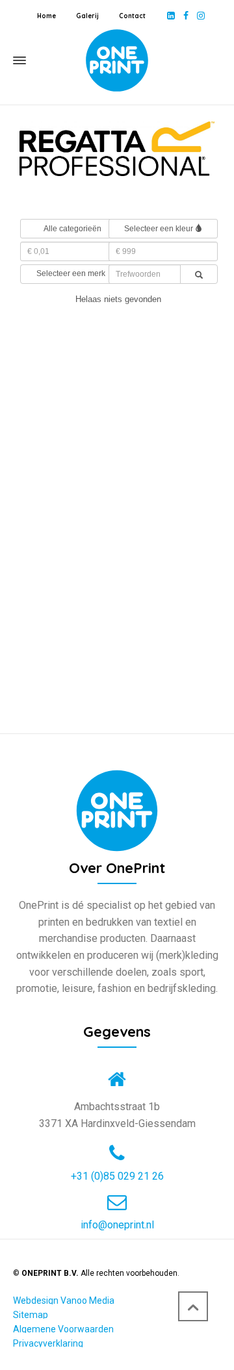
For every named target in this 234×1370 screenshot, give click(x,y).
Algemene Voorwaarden (63, 1329)
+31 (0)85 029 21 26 (117, 1176)
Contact (132, 16)
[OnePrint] (117, 60)
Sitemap (30, 1315)
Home (46, 16)
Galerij (87, 16)
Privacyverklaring (48, 1343)
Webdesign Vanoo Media (63, 1300)
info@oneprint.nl (117, 1225)
